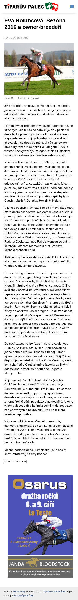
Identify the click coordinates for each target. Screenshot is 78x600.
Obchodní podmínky (23, 595)
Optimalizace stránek (55, 591)
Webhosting (19, 591)
